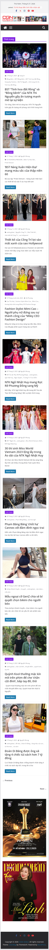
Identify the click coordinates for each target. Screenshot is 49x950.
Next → (43, 789)
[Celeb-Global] (5, 27)
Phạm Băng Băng (21, 520)
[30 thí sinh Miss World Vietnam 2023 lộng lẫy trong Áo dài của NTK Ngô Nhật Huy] (24, 417)
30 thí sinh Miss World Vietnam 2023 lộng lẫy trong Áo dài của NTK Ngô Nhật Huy (24, 451)
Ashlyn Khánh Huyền (13, 589)
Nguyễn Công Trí (21, 232)
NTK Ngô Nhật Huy (11, 444)
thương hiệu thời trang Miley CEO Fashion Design (20, 304)
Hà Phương (29, 298)
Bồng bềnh (10, 79)
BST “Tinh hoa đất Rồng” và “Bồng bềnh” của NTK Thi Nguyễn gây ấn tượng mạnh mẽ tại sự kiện (23, 94)
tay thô (7, 670)
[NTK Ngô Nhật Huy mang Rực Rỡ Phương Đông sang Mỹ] (24, 351)
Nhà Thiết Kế (31, 232)
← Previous (7, 780)
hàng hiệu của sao (37, 743)
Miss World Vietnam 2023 (34, 441)
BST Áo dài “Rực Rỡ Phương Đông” (17, 375)
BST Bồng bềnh (19, 79)
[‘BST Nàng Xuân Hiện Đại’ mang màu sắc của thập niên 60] (24, 134)
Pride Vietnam (9, 163)
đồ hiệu (18, 743)
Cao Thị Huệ (10, 301)
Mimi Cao (35, 301)
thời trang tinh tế (34, 82)
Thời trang (9, 71)
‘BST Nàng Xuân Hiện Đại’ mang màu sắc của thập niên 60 (23, 170)
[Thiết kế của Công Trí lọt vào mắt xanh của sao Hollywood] (24, 207)
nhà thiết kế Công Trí (11, 235)
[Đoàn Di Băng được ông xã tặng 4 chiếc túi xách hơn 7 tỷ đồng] (24, 718)
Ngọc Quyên (18, 378)
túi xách (15, 746)
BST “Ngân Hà (11, 441)
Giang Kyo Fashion (10, 82)
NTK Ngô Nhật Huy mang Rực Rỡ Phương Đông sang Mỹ (24, 383)
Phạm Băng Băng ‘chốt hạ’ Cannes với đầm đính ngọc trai (24, 526)
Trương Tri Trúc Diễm (30, 378)
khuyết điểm (29, 667)
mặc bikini (39, 589)
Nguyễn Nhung (25, 156)
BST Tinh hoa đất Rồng (33, 79)
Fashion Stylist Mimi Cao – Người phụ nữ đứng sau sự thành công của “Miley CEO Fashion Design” (22, 314)
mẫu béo (7, 592)
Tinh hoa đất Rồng (10, 85)
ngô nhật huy (9, 378)
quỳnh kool (37, 667)
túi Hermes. (8, 746)
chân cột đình (20, 667)
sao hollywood (23, 235)
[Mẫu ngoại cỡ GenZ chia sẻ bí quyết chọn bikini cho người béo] (24, 562)
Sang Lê (21, 76)
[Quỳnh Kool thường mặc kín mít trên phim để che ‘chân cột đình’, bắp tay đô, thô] (24, 640)
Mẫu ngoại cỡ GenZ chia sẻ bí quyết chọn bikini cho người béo (24, 599)
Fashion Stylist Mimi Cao (23, 301)
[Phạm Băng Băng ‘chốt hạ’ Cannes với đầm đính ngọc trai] (24, 493)
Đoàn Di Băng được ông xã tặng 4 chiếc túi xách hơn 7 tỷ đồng (23, 754)
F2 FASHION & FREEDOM (14, 160)
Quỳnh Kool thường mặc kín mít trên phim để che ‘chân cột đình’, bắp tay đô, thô (23, 677)
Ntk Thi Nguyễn (22, 82)
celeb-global (10, 232)
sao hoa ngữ (32, 520)
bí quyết (23, 589)
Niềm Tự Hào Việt (29, 160)
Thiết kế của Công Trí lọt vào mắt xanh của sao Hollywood (23, 241)
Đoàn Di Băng (26, 743)
